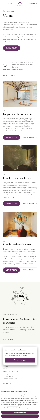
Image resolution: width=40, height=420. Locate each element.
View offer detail (11, 137)
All (4, 75)
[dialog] (20, 357)
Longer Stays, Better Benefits (17, 114)
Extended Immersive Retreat (17, 178)
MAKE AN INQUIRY (11, 48)
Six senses (20, 3)
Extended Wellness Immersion (18, 244)
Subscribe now (20, 360)
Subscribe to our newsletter (13, 70)
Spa (12, 75)
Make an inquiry (28, 137)
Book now (32, 3)
